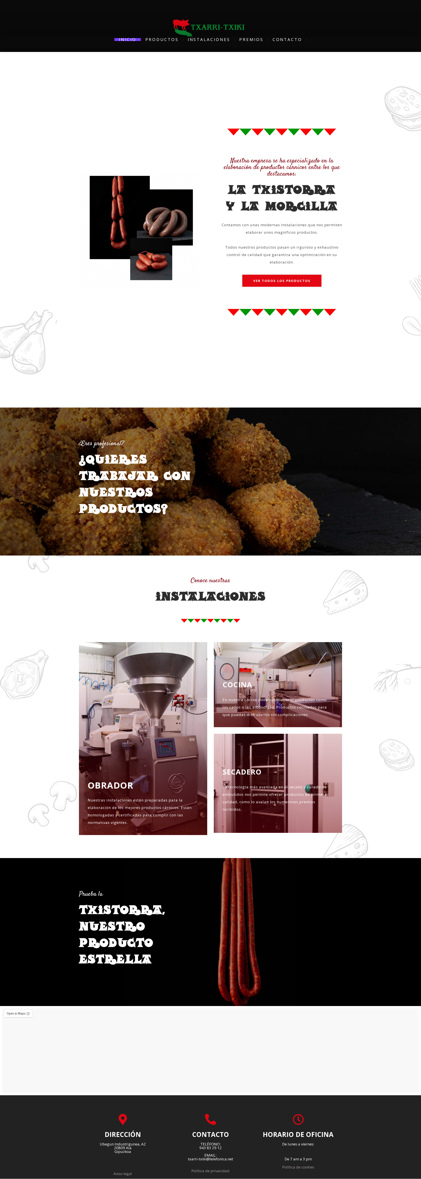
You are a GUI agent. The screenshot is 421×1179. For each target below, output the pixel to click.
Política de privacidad (210, 1170)
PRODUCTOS (162, 39)
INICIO (127, 39)
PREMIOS (251, 39)
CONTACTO (287, 39)
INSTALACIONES (209, 39)
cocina (237, 684)
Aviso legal (122, 1173)
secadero (242, 772)
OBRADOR (110, 785)
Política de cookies (298, 1167)
